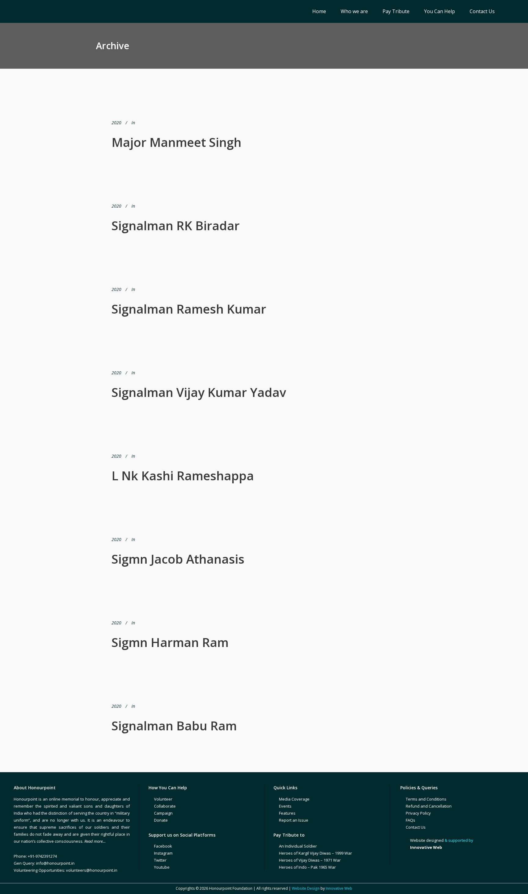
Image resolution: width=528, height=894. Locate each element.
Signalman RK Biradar (176, 225)
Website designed (427, 840)
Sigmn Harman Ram (170, 642)
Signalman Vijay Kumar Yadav (199, 392)
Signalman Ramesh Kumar (189, 308)
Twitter (160, 860)
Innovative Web (339, 888)
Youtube (162, 867)
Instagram (163, 853)
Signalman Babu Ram (174, 725)
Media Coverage (294, 799)
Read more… (95, 841)
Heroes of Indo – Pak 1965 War (307, 867)
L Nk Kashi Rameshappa (183, 475)
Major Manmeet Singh (176, 142)
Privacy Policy (418, 813)
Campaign (163, 813)
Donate (161, 820)
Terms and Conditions (426, 799)
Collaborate (165, 806)
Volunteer (163, 799)
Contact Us (416, 827)
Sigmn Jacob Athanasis (178, 559)
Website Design (306, 888)
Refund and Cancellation (429, 806)
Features (287, 813)
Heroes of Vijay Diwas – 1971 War (310, 860)
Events (285, 806)
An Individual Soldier (298, 846)
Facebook (163, 846)
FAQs (410, 820)
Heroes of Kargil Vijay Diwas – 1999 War (315, 853)
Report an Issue (293, 820)
